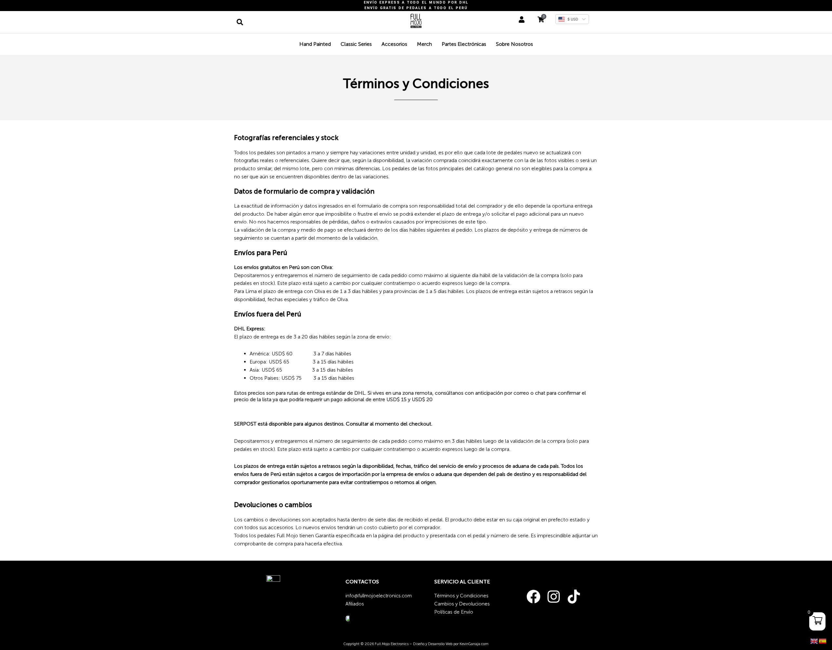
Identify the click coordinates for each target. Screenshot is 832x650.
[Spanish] (823, 641)
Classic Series (356, 44)
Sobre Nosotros (514, 44)
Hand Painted (315, 44)
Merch (424, 44)
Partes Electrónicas (464, 44)
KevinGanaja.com (474, 644)
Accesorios (394, 44)
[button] (240, 22)
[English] (814, 641)
